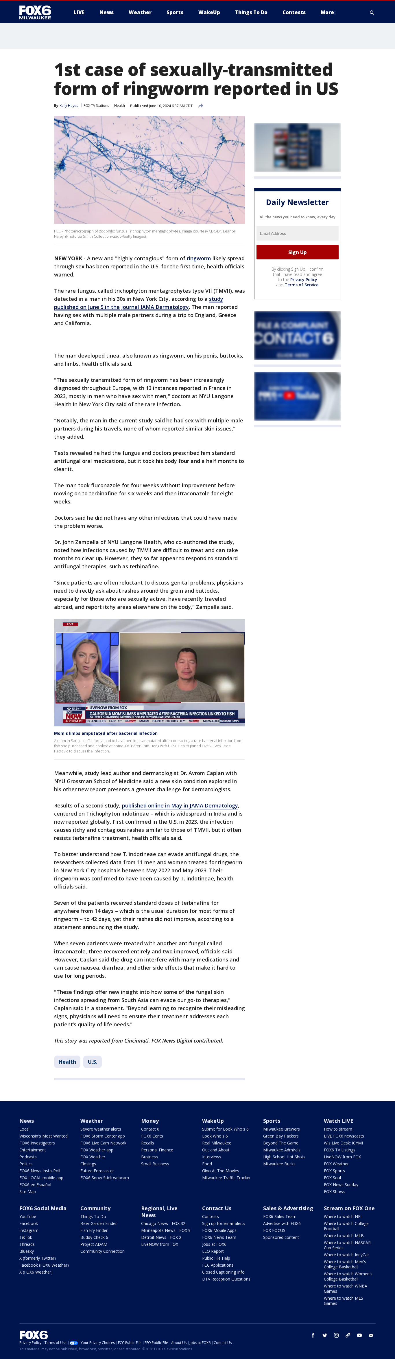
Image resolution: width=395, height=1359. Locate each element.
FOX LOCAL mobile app (41, 1177)
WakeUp (213, 1120)
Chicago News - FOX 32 (163, 1223)
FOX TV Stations (96, 105)
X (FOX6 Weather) (36, 1272)
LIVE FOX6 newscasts (344, 1136)
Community (95, 1208)
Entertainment (32, 1150)
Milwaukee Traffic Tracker (226, 1177)
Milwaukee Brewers (281, 1129)
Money (150, 1120)
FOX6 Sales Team (279, 1216)
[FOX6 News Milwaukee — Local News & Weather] (38, 12)
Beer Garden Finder (98, 1223)
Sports (271, 1120)
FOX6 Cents (152, 1136)
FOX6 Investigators (37, 1143)
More (327, 12)
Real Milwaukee (216, 1143)
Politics (26, 1163)
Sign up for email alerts (223, 1223)
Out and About (216, 1150)
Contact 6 (150, 1129)
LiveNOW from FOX (342, 1157)
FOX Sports (334, 1170)
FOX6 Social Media (43, 1208)
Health (119, 105)
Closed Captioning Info (223, 1272)
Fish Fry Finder (94, 1230)
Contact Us (216, 1208)
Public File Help (216, 1258)
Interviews (211, 1157)
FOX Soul (332, 1177)
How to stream (338, 1129)
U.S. (92, 1061)
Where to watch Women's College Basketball (348, 1276)
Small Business (155, 1163)
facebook (313, 1335)
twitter (324, 1335)
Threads (27, 1244)
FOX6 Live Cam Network (103, 1143)
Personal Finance (157, 1150)
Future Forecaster (97, 1170)
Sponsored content (281, 1237)
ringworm (199, 258)
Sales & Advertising (288, 1208)
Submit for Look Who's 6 (225, 1129)
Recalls (147, 1143)
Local (24, 1129)
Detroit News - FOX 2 (161, 1237)
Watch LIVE (338, 1120)
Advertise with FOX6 (282, 1223)
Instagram (28, 1230)
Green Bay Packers (281, 1136)
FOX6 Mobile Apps (219, 1230)
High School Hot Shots (284, 1157)
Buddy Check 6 (94, 1237)
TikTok (25, 1237)
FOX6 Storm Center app (102, 1136)
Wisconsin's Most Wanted (43, 1136)
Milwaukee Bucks (279, 1163)
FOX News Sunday (341, 1184)
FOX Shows (334, 1191)
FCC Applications (217, 1265)
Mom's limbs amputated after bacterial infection (106, 733)
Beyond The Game (280, 1143)
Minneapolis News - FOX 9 (166, 1230)
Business (149, 1157)
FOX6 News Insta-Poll (39, 1170)
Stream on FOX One (349, 1208)
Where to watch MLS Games (343, 1300)
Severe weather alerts (100, 1129)
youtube (359, 1335)
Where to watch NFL (343, 1216)
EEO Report (213, 1251)
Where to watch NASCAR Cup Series (347, 1245)
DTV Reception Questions (226, 1279)
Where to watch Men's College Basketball (345, 1264)
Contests (210, 1216)
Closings (88, 1163)
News (26, 1120)
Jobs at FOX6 (214, 1244)
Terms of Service (301, 285)
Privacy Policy (303, 280)
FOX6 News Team (219, 1237)
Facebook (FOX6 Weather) (44, 1265)
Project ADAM (93, 1244)
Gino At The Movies (220, 1170)
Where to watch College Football (346, 1226)
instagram (336, 1335)
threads (347, 1335)
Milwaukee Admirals (281, 1150)
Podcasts (28, 1157)
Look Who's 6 (215, 1136)
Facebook (28, 1223)
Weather (91, 1120)
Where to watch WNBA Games (345, 1288)
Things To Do (93, 1216)
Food (207, 1163)
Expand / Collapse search (372, 12)
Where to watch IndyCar (346, 1254)
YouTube (27, 1216)
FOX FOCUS (274, 1230)
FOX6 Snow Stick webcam (104, 1177)
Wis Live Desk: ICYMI (343, 1143)
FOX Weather (92, 1157)
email (371, 1335)
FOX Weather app (96, 1150)
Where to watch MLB (344, 1235)
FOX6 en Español (35, 1184)
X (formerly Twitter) (37, 1258)
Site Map (27, 1191)
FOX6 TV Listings (339, 1150)
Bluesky (26, 1251)
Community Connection (102, 1251)
